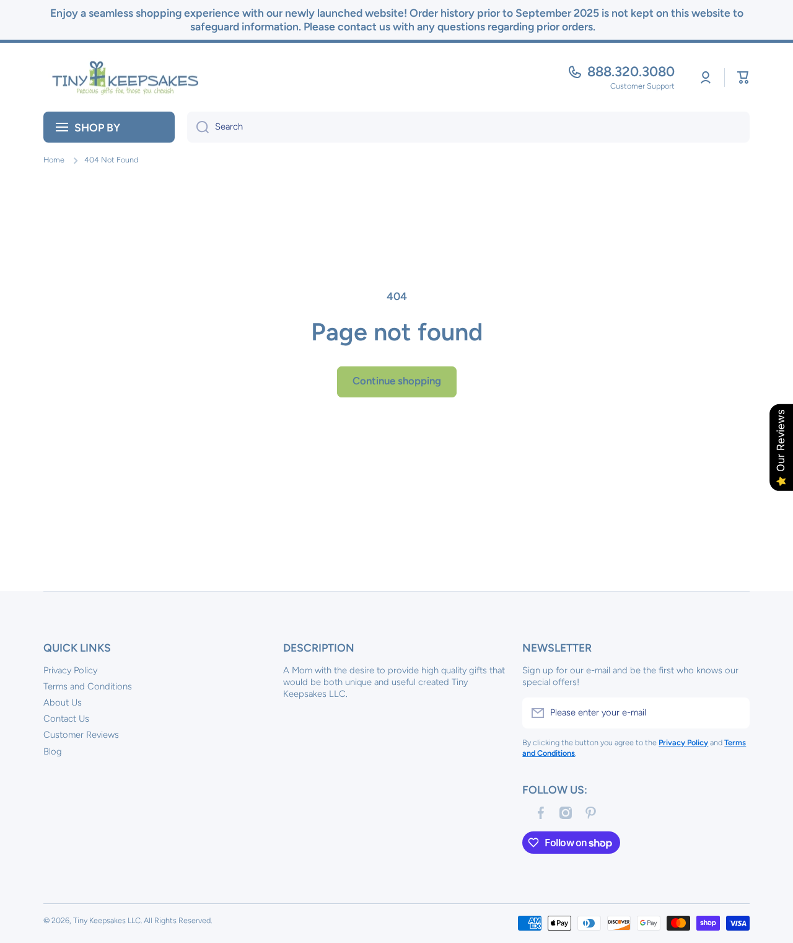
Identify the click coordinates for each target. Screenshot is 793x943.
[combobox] (468, 127)
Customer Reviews (81, 734)
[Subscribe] (734, 712)
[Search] (198, 127)
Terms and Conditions (87, 686)
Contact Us (66, 718)
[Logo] (120, 77)
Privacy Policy (70, 670)
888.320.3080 (631, 71)
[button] (743, 77)
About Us (62, 702)
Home (53, 159)
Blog (52, 751)
